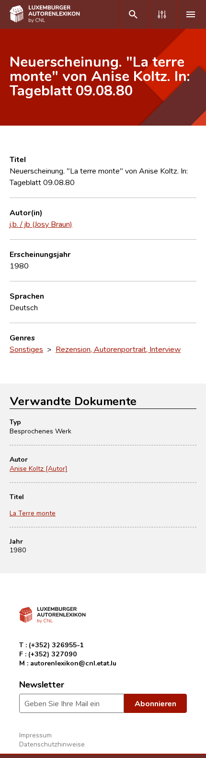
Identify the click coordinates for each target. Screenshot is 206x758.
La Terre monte (33, 512)
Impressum (35, 734)
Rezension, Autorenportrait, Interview (118, 349)
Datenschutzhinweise (52, 743)
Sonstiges (26, 349)
